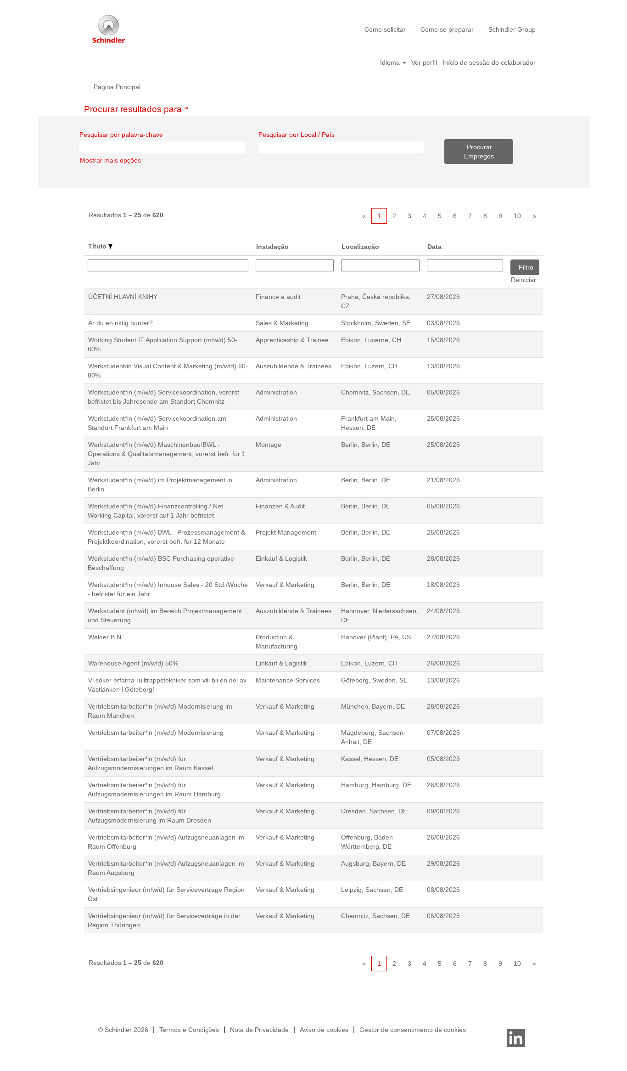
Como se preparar (447, 29)
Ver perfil (424, 62)
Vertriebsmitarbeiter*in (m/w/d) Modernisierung (156, 732)
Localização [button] (360, 246)
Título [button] (98, 246)
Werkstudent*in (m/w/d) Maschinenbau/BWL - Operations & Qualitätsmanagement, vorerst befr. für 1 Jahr (167, 454)
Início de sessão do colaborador (489, 62)
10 (517, 216)
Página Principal (117, 86)
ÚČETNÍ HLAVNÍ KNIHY (122, 296)
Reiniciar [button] (523, 279)
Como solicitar (385, 29)
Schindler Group (512, 29)
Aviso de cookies (324, 1029)
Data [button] (434, 246)
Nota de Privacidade (259, 1029)
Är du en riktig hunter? (120, 323)
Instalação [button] (272, 246)
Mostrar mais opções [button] (110, 160)
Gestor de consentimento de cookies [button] (412, 1029)
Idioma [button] (391, 62)
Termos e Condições (189, 1029)
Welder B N (104, 637)
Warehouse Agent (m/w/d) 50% (133, 663)
